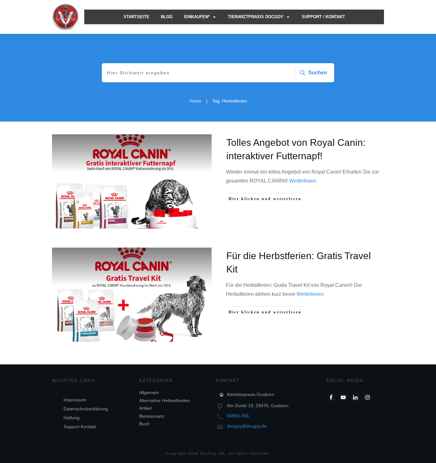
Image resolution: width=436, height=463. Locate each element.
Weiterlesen (302, 180)
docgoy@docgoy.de (247, 426)
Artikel (145, 408)
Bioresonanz (151, 416)
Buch (144, 423)
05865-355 (238, 415)
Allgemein (149, 392)
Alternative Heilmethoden (164, 400)
